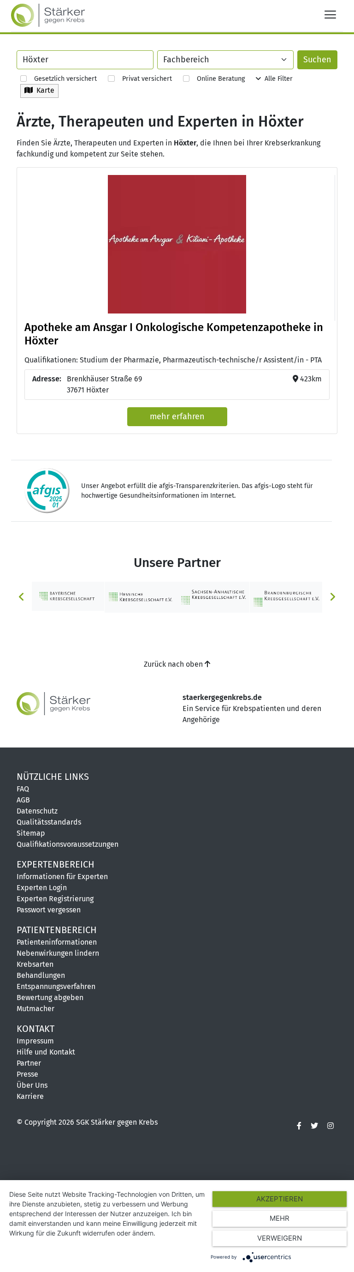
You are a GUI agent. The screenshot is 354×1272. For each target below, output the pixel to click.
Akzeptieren (279, 1198)
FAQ (23, 788)
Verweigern (279, 1238)
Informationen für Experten (62, 876)
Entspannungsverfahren (56, 986)
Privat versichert (143, 79)
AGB (23, 800)
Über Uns (32, 1085)
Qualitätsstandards (49, 822)
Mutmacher (35, 1008)
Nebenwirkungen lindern (58, 953)
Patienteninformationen (57, 942)
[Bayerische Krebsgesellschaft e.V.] (68, 595)
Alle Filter (277, 79)
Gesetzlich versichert (62, 79)
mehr (279, 1218)
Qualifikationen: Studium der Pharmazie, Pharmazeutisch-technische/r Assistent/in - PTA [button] (173, 360)
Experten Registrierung (55, 898)
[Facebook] (299, 1126)
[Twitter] (314, 1126)
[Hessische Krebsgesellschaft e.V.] (141, 596)
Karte (43, 90)
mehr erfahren (177, 416)
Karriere (30, 1096)
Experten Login (42, 887)
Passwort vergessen (49, 909)
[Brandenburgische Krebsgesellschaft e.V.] (286, 596)
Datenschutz (37, 811)
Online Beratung (217, 79)
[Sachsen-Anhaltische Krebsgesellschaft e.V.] (213, 596)
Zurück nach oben (174, 664)
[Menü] (330, 14)
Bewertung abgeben (50, 997)
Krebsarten (35, 964)
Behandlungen (41, 975)
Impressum (35, 1041)
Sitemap (31, 833)
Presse (27, 1074)
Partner (29, 1063)
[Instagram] (330, 1126)
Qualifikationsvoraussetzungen (67, 844)
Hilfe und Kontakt (46, 1052)
